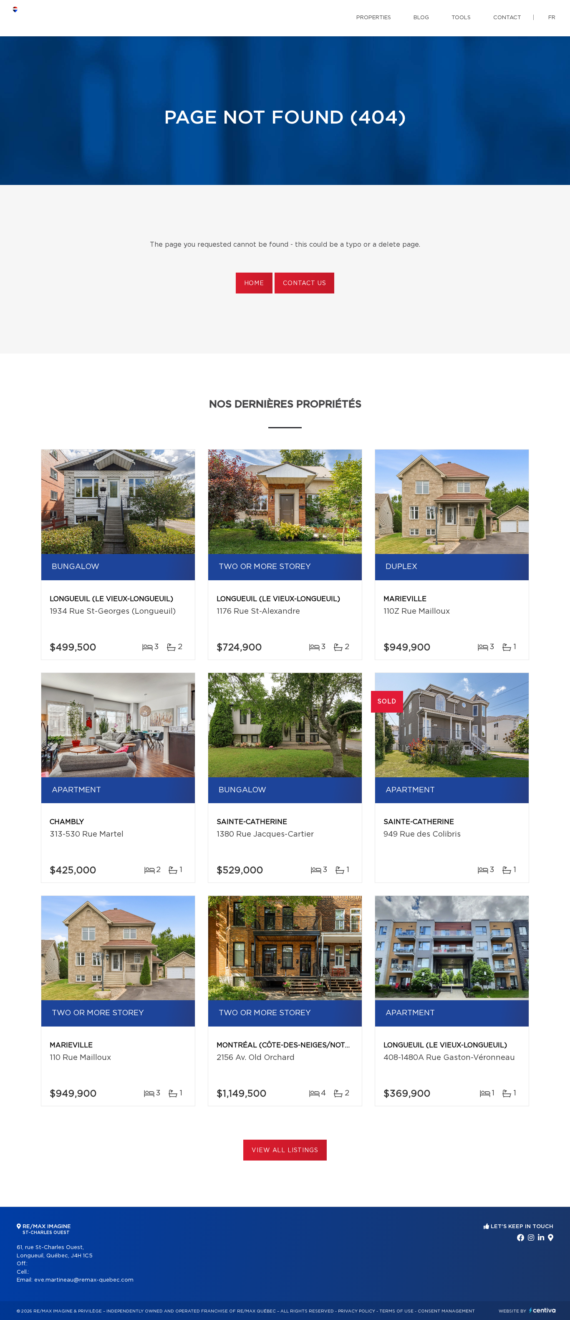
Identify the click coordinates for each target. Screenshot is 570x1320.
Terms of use (396, 1311)
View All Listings (285, 1150)
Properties (373, 17)
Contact (507, 17)
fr (551, 17)
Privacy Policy (356, 1311)
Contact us (304, 283)
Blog (421, 17)
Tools (461, 17)
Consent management (446, 1311)
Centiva (542, 1310)
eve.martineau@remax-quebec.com (84, 1280)
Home (254, 283)
